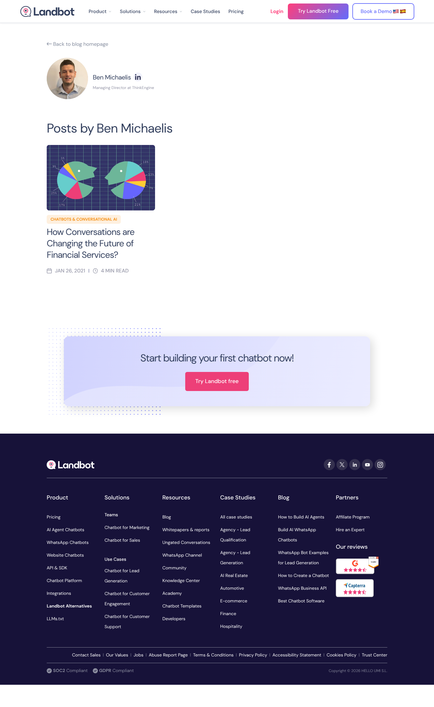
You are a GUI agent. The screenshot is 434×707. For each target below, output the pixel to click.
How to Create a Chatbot (303, 576)
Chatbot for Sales (122, 540)
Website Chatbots (65, 555)
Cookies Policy (341, 655)
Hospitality (231, 626)
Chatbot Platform (64, 581)
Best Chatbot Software (301, 601)
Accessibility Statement (296, 655)
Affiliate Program (353, 517)
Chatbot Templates (181, 606)
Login (276, 11)
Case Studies (205, 11)
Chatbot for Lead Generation (122, 576)
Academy (172, 593)
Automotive (232, 588)
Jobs (138, 655)
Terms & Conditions (213, 655)
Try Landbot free (217, 381)
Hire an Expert (350, 530)
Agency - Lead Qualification (235, 535)
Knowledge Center (181, 581)
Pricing (236, 11)
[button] (100, 11)
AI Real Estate (234, 576)
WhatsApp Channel (182, 555)
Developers (174, 619)
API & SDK (57, 568)
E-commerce (233, 601)
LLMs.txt (55, 619)
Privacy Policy (253, 655)
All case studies (236, 517)
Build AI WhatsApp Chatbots (297, 535)
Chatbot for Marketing (127, 528)
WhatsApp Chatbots (68, 543)
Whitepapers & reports (185, 530)
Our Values (117, 655)
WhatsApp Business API (302, 588)
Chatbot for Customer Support (127, 622)
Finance (228, 614)
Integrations (59, 593)
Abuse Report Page (168, 655)
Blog (166, 517)
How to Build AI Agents (301, 517)
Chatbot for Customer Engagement (127, 599)
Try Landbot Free (318, 11)
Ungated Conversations (186, 543)
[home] (47, 11)
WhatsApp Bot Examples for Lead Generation (303, 558)
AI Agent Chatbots (65, 530)
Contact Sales (86, 655)
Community (174, 568)
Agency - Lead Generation (235, 558)
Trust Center (374, 655)
